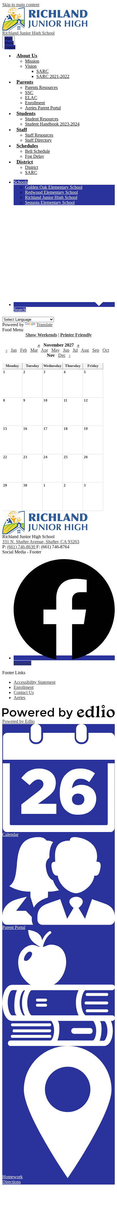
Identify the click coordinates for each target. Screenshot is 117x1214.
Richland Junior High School (51, 197)
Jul (75, 350)
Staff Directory (38, 140)
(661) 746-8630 (21, 546)
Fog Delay (34, 156)
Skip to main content (20, 4)
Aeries (19, 697)
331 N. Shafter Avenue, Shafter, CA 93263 (40, 541)
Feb (23, 350)
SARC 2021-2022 (52, 76)
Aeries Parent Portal (43, 107)
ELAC (31, 97)
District (31, 167)
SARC (42, 71)
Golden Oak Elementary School (53, 187)
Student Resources (41, 118)
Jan (14, 350)
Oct (106, 350)
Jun (66, 350)
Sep (95, 350)
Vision (31, 66)
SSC (29, 92)
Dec (62, 355)
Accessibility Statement (34, 682)
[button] (27, 55)
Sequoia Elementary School (50, 202)
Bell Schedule (37, 151)
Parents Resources (41, 87)
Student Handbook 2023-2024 (52, 124)
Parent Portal (13, 927)
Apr (44, 350)
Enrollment (35, 102)
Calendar (10, 834)
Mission (32, 61)
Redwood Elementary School (51, 192)
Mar (34, 350)
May (55, 350)
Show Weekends (41, 334)
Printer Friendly (76, 334)
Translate (44, 324)
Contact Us (24, 692)
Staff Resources (39, 135)
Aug (85, 350)
